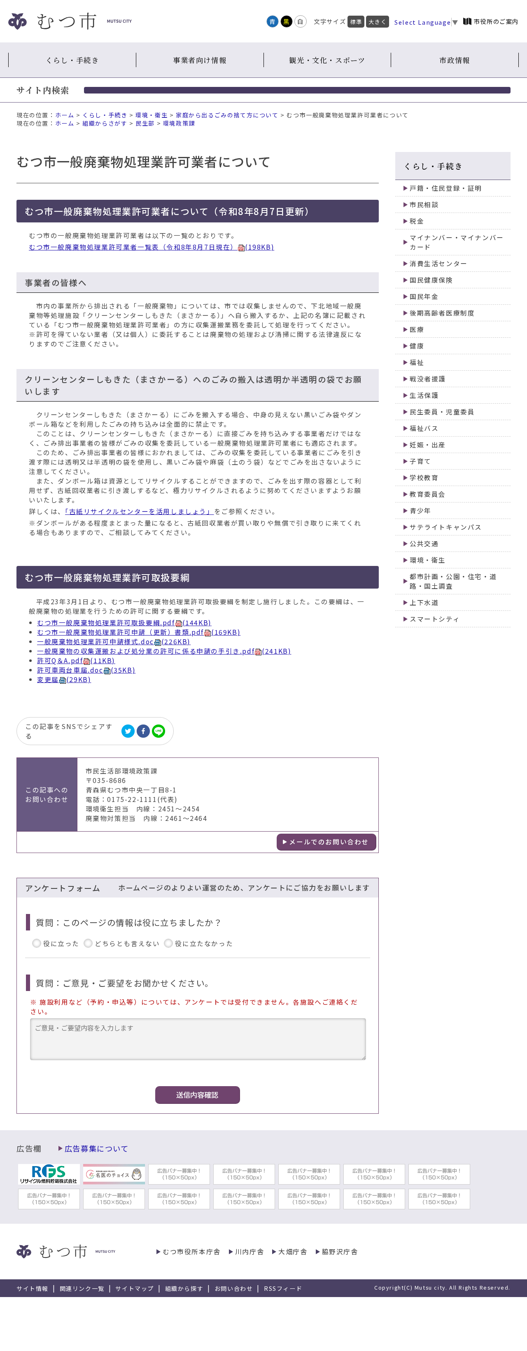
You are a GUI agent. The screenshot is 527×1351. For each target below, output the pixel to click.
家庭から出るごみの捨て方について (227, 115)
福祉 (417, 362)
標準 (356, 22)
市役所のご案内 (496, 21)
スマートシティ (435, 619)
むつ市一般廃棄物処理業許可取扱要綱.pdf (124, 622)
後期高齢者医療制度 (442, 313)
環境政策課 (179, 123)
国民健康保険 (431, 280)
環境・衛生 (151, 115)
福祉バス (424, 428)
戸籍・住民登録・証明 (446, 188)
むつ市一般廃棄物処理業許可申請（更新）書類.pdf (138, 632)
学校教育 (424, 477)
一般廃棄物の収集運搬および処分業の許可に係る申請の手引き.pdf (164, 651)
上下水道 (424, 602)
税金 (417, 221)
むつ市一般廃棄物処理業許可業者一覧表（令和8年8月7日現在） (151, 247)
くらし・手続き (72, 60)
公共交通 (424, 543)
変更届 (64, 679)
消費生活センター (439, 263)
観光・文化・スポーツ (327, 60)
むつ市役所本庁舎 (192, 1251)
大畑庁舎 (292, 1251)
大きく (377, 22)
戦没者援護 (428, 378)
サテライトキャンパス (446, 527)
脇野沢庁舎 (340, 1251)
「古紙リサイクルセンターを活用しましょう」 (139, 511)
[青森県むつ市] (70, 21)
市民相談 (424, 204)
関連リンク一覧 (82, 1288)
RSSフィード (283, 1288)
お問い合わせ (234, 1288)
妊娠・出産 (428, 444)
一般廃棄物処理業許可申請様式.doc (114, 641)
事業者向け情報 (199, 60)
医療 (417, 329)
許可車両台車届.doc (86, 670)
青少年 (420, 510)
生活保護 (424, 395)
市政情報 (454, 60)
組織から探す (184, 1288)
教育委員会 (428, 494)
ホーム (65, 115)
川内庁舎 (249, 1251)
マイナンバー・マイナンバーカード (457, 242)
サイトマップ (134, 1288)
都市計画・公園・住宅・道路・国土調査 (453, 581)
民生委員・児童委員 (442, 411)
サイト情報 (32, 1288)
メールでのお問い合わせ (329, 841)
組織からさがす (104, 123)
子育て (420, 461)
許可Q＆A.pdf (76, 660)
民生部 (145, 123)
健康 (417, 346)
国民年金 (424, 296)
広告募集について (97, 1148)
